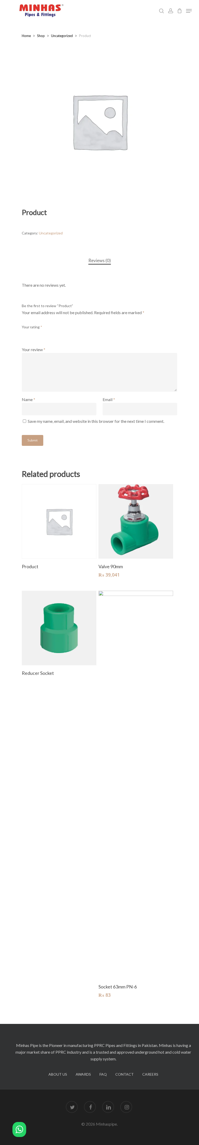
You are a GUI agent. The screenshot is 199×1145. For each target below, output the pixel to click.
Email (109, 399)
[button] (19, 1130)
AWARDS (83, 1074)
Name (28, 399)
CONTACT (124, 1074)
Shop (41, 36)
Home (26, 36)
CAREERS (150, 1074)
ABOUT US (57, 1074)
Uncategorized (62, 36)
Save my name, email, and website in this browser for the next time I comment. (96, 421)
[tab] (99, 260)
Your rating (32, 327)
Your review (33, 349)
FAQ (103, 1074)
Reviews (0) (99, 260)
